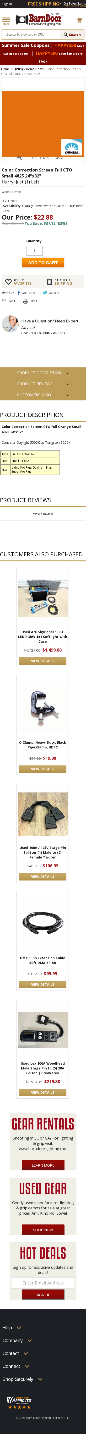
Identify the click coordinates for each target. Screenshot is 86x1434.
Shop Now (43, 1229)
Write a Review (11, 192)
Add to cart (43, 262)
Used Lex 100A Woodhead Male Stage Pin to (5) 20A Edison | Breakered (43, 1068)
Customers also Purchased (34, 396)
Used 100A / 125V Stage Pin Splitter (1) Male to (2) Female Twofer (43, 852)
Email (12, 301)
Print (33, 301)
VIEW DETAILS (42, 661)
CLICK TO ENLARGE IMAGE (46, 158)
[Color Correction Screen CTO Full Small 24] (43, 162)
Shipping (63, 282)
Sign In (7, 4)
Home (5, 69)
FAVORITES (22, 282)
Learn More (43, 1165)
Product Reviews (35, 384)
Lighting (17, 69)
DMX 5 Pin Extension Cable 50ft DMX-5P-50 (42, 960)
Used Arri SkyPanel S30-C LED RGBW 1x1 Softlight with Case (42, 637)
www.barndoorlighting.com (43, 1148)
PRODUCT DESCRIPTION (39, 373)
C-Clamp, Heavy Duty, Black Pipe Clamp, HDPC (42, 744)
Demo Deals (35, 69)
